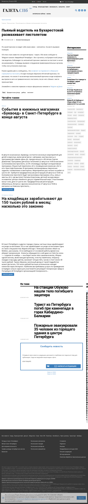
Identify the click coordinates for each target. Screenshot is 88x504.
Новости (69, 98)
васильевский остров (73, 130)
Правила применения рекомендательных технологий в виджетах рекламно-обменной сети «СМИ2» (27, 482)
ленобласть (80, 109)
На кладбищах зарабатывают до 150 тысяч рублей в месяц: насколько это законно (32, 202)
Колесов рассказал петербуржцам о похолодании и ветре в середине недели (74, 70)
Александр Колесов (73, 151)
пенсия (82, 151)
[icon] (76, 10)
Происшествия (6, 19)
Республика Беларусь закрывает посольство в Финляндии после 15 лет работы (86, 350)
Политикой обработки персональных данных (31, 498)
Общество (70, 53)
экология (70, 136)
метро (75, 115)
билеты (76, 163)
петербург (81, 112)
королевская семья (79, 169)
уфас (69, 172)
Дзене (60, 86)
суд (75, 112)
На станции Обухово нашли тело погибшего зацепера (53, 291)
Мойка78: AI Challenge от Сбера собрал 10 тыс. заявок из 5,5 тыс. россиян (76, 102)
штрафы (78, 133)
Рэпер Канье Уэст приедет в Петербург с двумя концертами (76, 81)
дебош (23, 92)
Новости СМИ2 (51, 372)
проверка (81, 124)
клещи (82, 166)
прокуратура (81, 121)
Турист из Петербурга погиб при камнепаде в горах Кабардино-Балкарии (54, 310)
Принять (81, 497)
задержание (71, 133)
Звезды (69, 77)
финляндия (76, 139)
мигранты (81, 115)
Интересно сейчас (7, 195)
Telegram (53, 86)
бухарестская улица (13, 92)
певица (70, 166)
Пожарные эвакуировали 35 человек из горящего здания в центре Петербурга (55, 331)
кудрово (70, 169)
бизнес (70, 139)
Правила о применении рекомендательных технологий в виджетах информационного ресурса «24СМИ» (28, 478)
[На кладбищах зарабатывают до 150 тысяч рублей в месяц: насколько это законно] (33, 226)
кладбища (77, 160)
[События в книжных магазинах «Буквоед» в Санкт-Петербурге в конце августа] (33, 137)
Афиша (4, 105)
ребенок (70, 142)
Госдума (81, 136)
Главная (4, 23)
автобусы (76, 166)
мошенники (77, 142)
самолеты (70, 160)
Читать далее (8, 189)
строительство (72, 121)
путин (75, 145)
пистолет (30, 92)
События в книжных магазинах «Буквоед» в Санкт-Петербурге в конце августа (32, 113)
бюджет (83, 130)
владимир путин (72, 118)
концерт (82, 154)
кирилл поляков (72, 148)
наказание (70, 154)
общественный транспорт (75, 157)
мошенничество (72, 124)
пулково (70, 127)
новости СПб (71, 109)
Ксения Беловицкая (23, 40)
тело (76, 136)
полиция (70, 112)
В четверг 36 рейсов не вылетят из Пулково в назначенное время (74, 91)
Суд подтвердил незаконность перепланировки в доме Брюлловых (75, 58)
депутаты (70, 163)
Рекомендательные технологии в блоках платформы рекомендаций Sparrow (21, 480)
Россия (70, 115)
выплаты (70, 145)
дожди (82, 163)
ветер (76, 154)
